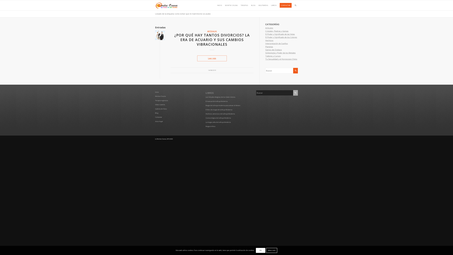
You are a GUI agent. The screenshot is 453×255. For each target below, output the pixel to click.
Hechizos (269, 40)
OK (260, 250)
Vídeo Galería (160, 105)
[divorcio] (160, 35)
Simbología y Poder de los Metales (280, 53)
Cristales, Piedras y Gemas (276, 31)
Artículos (212, 31)
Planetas (269, 46)
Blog (156, 113)
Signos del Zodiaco (273, 50)
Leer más (212, 58)
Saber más (271, 250)
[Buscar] (295, 5)
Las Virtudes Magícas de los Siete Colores (220, 97)
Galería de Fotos (161, 109)
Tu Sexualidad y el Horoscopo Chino (281, 59)
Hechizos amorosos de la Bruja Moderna (220, 114)
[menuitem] (220, 5)
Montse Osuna (160, 96)
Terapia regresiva (161, 100)
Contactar (158, 117)
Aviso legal (159, 121)
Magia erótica (210, 126)
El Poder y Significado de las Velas (280, 34)
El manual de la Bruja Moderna (217, 101)
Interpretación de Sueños (276, 43)
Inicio (157, 92)
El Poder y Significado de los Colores (281, 37)
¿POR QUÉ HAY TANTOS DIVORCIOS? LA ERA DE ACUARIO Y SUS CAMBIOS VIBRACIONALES (212, 40)
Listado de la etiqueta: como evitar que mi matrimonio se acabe (183, 14)
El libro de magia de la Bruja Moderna (219, 110)
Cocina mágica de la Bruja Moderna (218, 118)
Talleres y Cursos (273, 56)
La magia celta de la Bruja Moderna (218, 122)
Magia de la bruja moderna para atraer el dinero (223, 105)
